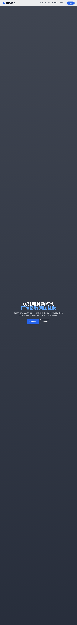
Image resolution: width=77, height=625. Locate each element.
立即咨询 (45, 321)
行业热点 (54, 2)
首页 (41, 2)
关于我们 (62, 2)
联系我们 (70, 3)
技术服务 (47, 2)
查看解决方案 (33, 321)
